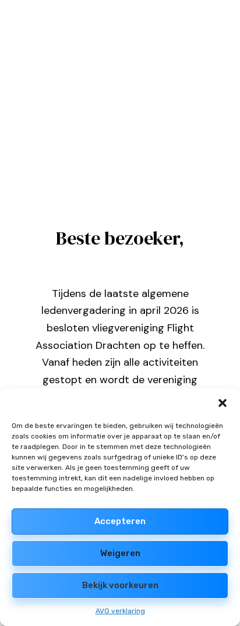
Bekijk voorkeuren (120, 585)
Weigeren (120, 553)
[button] (222, 403)
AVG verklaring (120, 611)
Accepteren (120, 521)
